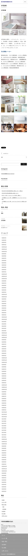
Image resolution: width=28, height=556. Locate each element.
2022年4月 (4, 308)
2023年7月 (4, 283)
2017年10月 (4, 416)
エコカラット (5, 153)
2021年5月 (4, 326)
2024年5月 (4, 262)
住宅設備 (3, 5)
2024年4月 (4, 264)
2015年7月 (4, 477)
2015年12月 (4, 466)
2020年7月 (4, 344)
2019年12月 (4, 357)
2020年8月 (4, 341)
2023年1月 (4, 292)
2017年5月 (4, 427)
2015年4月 (4, 484)
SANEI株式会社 (21, 57)
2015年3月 (4, 486)
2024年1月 (4, 271)
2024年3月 (4, 267)
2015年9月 (4, 473)
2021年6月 (4, 323)
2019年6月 (4, 371)
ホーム (3, 535)
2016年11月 (4, 441)
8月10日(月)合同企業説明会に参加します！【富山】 (12, 190)
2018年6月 (4, 398)
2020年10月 (4, 337)
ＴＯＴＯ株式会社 (13, 55)
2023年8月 (4, 280)
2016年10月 (4, 443)
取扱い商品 (4, 504)
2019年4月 (4, 375)
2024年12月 (4, 246)
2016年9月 (4, 446)
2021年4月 (4, 328)
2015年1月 (4, 491)
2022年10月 (4, 296)
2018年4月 (4, 403)
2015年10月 (4, 470)
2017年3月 (4, 432)
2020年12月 (4, 332)
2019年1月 (4, 382)
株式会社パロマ (4, 63)
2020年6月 (4, 346)
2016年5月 (4, 455)
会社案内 (3, 511)
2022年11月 (4, 294)
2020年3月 (4, 350)
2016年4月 (4, 457)
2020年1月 (4, 355)
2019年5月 (4, 373)
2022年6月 (4, 303)
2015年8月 (4, 475)
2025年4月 (4, 242)
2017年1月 (4, 436)
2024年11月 (4, 249)
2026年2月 (4, 240)
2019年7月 (4, 369)
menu (25, 1)
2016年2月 (4, 461)
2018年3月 (4, 405)
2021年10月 (4, 319)
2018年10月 (4, 389)
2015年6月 (4, 479)
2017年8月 (4, 421)
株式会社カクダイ (5, 59)
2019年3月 (4, 378)
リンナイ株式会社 (13, 63)
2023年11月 (4, 276)
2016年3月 (4, 459)
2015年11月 (4, 468)
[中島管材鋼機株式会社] (6, 2)
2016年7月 (4, 450)
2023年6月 (4, 285)
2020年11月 (4, 335)
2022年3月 (4, 310)
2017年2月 (4, 434)
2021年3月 (4, 330)
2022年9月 (4, 298)
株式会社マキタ (20, 65)
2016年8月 (4, 448)
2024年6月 (4, 260)
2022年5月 (4, 305)
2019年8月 (4, 366)
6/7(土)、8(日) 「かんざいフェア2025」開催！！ (11, 195)
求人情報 (3, 513)
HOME (3, 500)
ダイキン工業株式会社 (8, 61)
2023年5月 (4, 287)
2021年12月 (4, 317)
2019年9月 (4, 364)
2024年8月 (4, 255)
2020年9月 (4, 339)
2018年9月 (4, 391)
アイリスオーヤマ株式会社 (9, 65)
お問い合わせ (4, 515)
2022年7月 (4, 301)
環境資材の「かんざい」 (6, 225)
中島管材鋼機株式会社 (10, 554)
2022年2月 (4, 312)
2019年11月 (4, 360)
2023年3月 (4, 289)
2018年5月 (4, 400)
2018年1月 (4, 409)
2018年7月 (4, 396)
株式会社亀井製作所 (14, 67)
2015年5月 (4, 482)
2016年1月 (4, 464)
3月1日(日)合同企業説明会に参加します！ (10, 193)
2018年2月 (4, 407)
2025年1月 (4, 244)
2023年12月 (4, 274)
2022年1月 (4, 314)
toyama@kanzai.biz (4, 533)
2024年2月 (4, 269)
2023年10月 (4, 278)
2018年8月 (4, 393)
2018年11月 (4, 387)
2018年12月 (4, 384)
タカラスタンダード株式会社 (10, 57)
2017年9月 (4, 418)
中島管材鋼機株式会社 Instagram (7, 173)
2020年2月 (4, 353)
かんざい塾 (4, 502)
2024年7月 (4, 258)
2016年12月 (4, 439)
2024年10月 (4, 251)
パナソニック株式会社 (20, 61)
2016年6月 (4, 452)
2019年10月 (4, 362)
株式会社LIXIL (4, 55)
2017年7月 (4, 423)
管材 (2, 157)
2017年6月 (4, 425)
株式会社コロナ (14, 59)
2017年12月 (4, 412)
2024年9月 (4, 253)
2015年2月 (4, 488)
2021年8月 (4, 321)
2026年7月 (4, 237)
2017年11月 (4, 414)
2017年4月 (4, 430)
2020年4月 (4, 348)
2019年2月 (4, 380)
